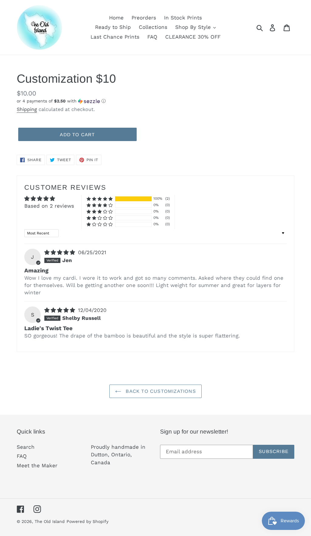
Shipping (27, 109)
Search (26, 447)
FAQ (22, 456)
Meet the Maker (37, 465)
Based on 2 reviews (49, 206)
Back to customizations (160, 391)
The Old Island (50, 521)
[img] (60, 252)
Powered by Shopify (87, 521)
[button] (84, 101)
